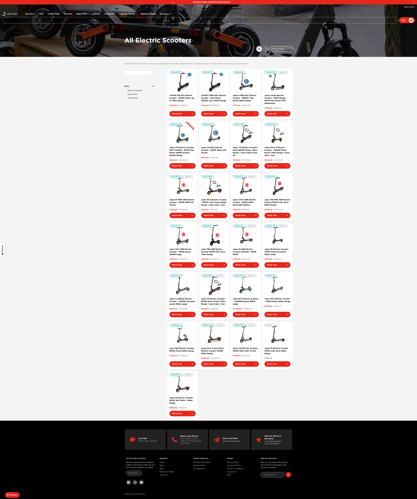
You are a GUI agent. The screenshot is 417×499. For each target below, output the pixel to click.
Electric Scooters (135, 90)
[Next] (244, 2)
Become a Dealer (167, 472)
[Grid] (259, 48)
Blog (162, 468)
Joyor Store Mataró (272, 443)
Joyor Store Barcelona (273, 441)
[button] (165, 14)
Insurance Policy (234, 465)
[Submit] (288, 474)
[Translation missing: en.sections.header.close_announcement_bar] (414, 2)
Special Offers (199, 465)
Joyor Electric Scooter (137, 494)
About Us (164, 475)
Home (162, 462)
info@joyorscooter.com (231, 441)
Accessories (133, 98)
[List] (266, 48)
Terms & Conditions (235, 468)
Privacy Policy (233, 462)
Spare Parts (132, 94)
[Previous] (173, 2)
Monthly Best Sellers (201, 462)
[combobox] (139, 73)
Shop (162, 465)
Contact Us (231, 472)
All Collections (199, 468)
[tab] (139, 90)
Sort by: (275, 49)
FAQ (229, 475)
